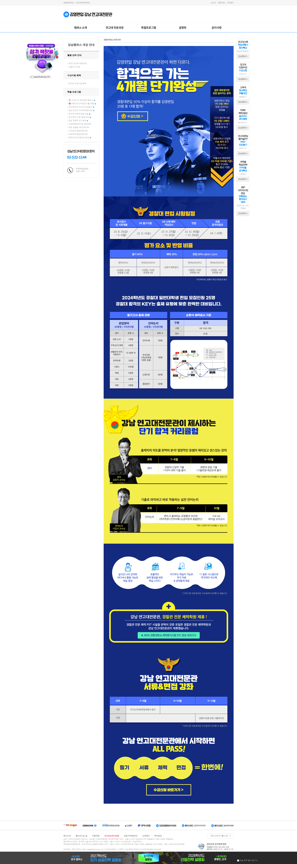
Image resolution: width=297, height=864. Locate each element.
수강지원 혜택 (74, 75)
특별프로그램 (148, 27)
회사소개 (67, 836)
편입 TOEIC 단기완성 (77, 120)
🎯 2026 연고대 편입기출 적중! (81, 103)
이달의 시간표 (74, 67)
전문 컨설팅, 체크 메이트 (79, 127)
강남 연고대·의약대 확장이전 (80, 110)
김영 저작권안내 (130, 836)
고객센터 (230, 3)
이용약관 (95, 836)
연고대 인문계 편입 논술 (78, 114)
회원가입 (221, 3)
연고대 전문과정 (114, 27)
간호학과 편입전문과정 (78, 134)
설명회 (182, 27)
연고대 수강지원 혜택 (77, 83)
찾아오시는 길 (81, 836)
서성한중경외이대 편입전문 (80, 124)
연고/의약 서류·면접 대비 (79, 117)
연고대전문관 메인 (83, 3)
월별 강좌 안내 (74, 55)
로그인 (213, 3)
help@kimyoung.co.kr (95, 849)
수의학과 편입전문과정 (78, 131)
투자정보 (158, 836)
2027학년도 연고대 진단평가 (80, 107)
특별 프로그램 (74, 92)
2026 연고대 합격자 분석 (79, 137)
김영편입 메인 (68, 3)
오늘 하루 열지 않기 (40, 77)
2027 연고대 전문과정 (78, 63)
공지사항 (217, 27)
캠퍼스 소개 (80, 27)
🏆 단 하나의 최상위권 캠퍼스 (81, 100)
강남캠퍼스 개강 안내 (81, 44)
